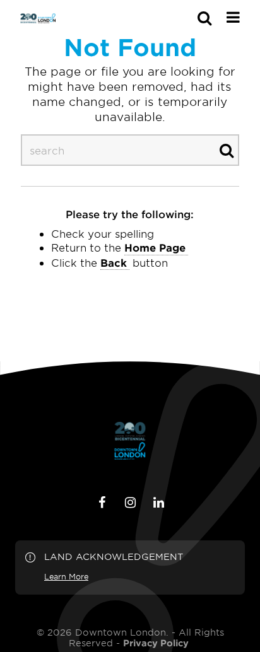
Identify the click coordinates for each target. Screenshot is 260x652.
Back (113, 262)
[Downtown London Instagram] (130, 502)
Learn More (66, 576)
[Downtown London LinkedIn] (158, 502)
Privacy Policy (156, 643)
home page (155, 247)
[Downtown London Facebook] (101, 502)
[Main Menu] (233, 17)
